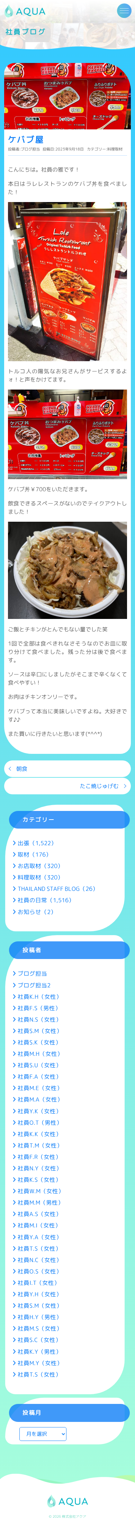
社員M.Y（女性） (40, 1363)
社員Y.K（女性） (40, 1111)
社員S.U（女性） (40, 1065)
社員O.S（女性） (40, 1271)
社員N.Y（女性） (40, 1168)
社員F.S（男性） (39, 1008)
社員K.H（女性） (40, 997)
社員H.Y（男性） (40, 1317)
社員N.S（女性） (40, 1019)
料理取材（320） (40, 877)
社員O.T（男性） (40, 1122)
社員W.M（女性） (41, 1191)
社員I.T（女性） (39, 1283)
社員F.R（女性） (39, 1157)
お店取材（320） (40, 866)
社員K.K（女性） (40, 1134)
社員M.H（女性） (40, 1054)
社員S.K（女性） (39, 1042)
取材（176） (35, 854)
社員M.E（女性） (40, 1088)
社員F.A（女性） (40, 1076)
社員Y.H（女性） (40, 1294)
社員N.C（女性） (40, 1260)
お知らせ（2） (37, 912)
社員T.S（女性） (39, 1248)
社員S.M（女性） (40, 1031)
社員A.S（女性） (40, 1214)
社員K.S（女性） (39, 1180)
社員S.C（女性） (39, 1340)
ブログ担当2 (34, 985)
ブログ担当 (30, 149)
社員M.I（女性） (39, 1225)
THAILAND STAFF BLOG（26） (58, 889)
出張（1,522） (37, 843)
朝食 (21, 769)
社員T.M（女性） (40, 1145)
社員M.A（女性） (40, 1099)
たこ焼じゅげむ (99, 786)
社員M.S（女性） (40, 1328)
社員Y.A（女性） (40, 1237)
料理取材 (115, 149)
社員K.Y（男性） (40, 1351)
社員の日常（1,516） (46, 900)
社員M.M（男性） (41, 1202)
